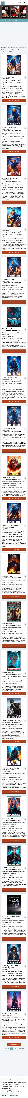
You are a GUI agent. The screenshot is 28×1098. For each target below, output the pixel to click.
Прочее (7, 285)
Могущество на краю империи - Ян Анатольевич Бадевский (11, 180)
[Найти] (24, 2)
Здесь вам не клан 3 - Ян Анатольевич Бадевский (11, 721)
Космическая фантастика (12, 627)
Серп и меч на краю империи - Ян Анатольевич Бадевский (11, 430)
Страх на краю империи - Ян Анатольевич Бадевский (11, 527)
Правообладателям (12, 1091)
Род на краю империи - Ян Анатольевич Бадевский (11, 769)
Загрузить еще (14, 1044)
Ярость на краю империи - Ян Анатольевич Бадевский (11, 78)
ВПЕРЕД (21, 1049)
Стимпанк (4, 629)
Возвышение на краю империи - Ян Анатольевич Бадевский (11, 379)
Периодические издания (9, 435)
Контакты (4, 1091)
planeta (4, 2)
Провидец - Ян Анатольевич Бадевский (11, 819)
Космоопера (5, 334)
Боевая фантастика (11, 332)
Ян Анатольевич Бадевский (14, 88)
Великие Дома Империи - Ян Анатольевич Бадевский (11, 967)
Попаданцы (8, 82)
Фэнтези (19, 435)
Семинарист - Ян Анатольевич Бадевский (11, 868)
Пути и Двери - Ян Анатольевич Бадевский (11, 624)
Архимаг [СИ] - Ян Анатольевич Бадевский (11, 478)
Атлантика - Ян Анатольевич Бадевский (11, 329)
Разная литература (15, 580)
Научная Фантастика (15, 922)
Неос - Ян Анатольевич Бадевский (11, 917)
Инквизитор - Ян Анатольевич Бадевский (11, 673)
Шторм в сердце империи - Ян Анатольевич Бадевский (11, 281)
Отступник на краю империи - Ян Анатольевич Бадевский (11, 1015)
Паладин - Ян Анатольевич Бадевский (11, 577)
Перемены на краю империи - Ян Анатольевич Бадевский (11, 129)
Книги (7, 580)
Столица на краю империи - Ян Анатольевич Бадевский (11, 230)
